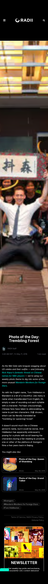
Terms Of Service (18, 517)
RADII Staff (12, 348)
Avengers (9, 501)
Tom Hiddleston (12, 508)
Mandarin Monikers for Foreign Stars (21, 504)
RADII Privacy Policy (34, 517)
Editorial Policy (38, 520)
